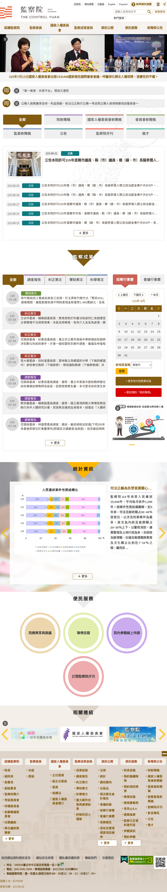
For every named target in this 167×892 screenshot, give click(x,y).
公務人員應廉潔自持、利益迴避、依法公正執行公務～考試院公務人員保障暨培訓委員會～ (80, 103)
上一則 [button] (4, 533)
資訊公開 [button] (107, 28)
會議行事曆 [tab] (152, 279)
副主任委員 (59, 781)
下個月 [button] (137, 295)
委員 (55, 787)
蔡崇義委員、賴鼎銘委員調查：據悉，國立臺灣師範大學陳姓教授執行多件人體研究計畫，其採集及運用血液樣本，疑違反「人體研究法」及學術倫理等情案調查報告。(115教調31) (57, 403)
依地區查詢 (123, 364)
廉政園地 (106, 782)
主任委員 (58, 775)
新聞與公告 (155, 761)
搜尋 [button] (149, 11)
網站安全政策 (45, 858)
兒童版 (100, 4)
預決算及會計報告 (107, 796)
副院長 (9, 776)
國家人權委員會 (59, 764)
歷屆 (31, 776)
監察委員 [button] (36, 28)
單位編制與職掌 (12, 830)
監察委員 (36, 761)
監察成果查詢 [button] (83, 28)
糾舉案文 (82, 794)
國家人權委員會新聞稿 (155, 778)
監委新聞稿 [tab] (22, 133)
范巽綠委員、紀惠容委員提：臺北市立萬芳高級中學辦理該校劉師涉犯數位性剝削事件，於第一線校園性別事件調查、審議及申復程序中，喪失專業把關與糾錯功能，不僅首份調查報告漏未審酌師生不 (57, 339)
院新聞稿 (153, 770)
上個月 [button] (124, 295)
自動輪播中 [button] (5, 39)
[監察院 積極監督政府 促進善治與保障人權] (139, 421)
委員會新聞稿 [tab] (145, 119)
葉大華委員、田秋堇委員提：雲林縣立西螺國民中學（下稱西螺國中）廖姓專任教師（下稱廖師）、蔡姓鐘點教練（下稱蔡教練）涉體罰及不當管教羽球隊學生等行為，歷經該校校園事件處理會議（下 (57, 360)
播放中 (16, 90)
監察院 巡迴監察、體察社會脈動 (152, 444)
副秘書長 (10, 788)
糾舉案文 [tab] (97, 280)
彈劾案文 (82, 788)
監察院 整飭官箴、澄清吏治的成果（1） (138, 444)
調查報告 (82, 776)
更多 (85, 233)
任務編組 (10, 822)
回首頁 (77, 4)
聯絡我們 (91, 858)
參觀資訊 (130, 831)
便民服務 (131, 761)
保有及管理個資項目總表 (107, 833)
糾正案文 (82, 782)
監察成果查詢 (83, 761)
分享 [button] (164, 4)
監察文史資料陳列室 (131, 823)
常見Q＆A (130, 808)
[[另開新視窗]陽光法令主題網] (132, 734)
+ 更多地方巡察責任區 (138, 381)
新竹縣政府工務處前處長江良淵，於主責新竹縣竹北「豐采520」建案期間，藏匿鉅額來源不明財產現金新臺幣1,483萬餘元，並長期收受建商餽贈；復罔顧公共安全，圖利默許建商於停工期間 (57, 298)
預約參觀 (130, 837)
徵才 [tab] (145, 133)
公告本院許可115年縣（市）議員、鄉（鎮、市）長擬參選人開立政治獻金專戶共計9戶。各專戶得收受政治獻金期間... (85, 195)
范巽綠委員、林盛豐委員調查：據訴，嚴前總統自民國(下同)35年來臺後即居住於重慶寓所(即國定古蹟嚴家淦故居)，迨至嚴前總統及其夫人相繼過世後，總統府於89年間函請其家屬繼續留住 (56, 424)
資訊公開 (107, 761)
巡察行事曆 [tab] (125, 279)
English (111, 4)
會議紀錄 (106, 804)
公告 (151, 819)
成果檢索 (82, 770)
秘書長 (9, 782)
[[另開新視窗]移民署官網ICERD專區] (34, 734)
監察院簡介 (12, 794)
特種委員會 (12, 806)
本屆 (31, 770)
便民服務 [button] (131, 28)
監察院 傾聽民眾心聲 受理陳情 (125, 444)
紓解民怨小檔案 (83, 817)
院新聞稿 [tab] (63, 119)
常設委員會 (12, 800)
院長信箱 (130, 770)
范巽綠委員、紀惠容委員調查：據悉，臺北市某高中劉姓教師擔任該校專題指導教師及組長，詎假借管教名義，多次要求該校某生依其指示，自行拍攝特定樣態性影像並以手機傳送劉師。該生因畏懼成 (57, 382)
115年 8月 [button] (138, 301)
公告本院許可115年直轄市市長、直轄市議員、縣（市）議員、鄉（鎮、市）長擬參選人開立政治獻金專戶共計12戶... (85, 213)
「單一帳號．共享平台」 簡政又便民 (45, 90)
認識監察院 (12, 761)
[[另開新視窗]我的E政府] (124, 859)
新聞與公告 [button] (155, 28)
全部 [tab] (22, 119)
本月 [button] (155, 295)
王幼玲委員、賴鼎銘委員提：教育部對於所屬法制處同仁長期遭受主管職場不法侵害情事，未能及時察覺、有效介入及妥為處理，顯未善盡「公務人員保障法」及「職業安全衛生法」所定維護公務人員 (57, 318)
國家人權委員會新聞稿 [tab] (104, 119)
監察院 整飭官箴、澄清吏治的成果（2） (145, 444)
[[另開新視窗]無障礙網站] (141, 860)
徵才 (151, 825)
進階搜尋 (160, 11)
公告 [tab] (63, 133)
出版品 (104, 788)
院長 (7, 770)
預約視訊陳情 (131, 789)
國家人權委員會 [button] (59, 28)
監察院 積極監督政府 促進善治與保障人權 (132, 444)
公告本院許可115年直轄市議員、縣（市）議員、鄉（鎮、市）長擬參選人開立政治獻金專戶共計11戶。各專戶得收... (85, 204)
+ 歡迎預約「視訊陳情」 (138, 392)
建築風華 (130, 814)
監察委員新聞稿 (155, 799)
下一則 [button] (162, 533)
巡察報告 (106, 822)
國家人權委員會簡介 (59, 801)
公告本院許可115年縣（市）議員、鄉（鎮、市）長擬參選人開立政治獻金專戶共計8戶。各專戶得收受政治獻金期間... (85, 185)
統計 (103, 776)
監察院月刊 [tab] (104, 133)
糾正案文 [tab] (55, 280)
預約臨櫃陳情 (131, 778)
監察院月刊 (155, 807)
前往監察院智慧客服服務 (158, 4)
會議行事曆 (107, 816)
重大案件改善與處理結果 (83, 804)
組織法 (56, 793)
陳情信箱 (130, 796)
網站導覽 (89, 4)
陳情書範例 (131, 803)
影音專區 (153, 813)
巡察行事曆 (107, 810)
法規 (103, 770)
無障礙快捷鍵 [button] (144, 4)
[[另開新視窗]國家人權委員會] (83, 734)
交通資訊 (108, 858)
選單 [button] (164, 753)
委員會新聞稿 (155, 789)
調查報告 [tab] (34, 280)
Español (123, 4)
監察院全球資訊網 (29, 12)
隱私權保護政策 (69, 858)
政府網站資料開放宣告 (16, 858)
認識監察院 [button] (12, 28)
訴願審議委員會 (12, 814)
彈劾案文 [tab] (76, 280)
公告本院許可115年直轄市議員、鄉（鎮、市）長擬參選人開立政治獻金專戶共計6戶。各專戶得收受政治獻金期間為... (85, 223)
